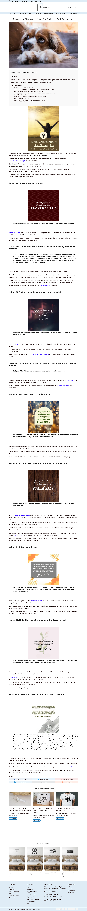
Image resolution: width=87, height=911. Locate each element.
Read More (13, 820)
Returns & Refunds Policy (32, 891)
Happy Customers (14, 895)
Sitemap (29, 903)
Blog (10, 893)
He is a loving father (63, 386)
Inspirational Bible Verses (15, 15)
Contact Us (12, 898)
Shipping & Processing (33, 897)
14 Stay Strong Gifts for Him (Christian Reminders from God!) (66, 810)
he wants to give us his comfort (39, 355)
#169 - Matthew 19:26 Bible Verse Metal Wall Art (17, 872)
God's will (70, 380)
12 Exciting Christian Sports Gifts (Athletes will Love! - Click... (19, 811)
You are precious (45, 285)
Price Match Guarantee (33, 899)
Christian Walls (43, 7)
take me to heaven (72, 767)
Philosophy (12, 889)
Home (10, 15)
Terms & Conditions (32, 895)
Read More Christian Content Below (43, 788)
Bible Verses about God (22, 515)
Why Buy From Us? (14, 891)
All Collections (31, 901)
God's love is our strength (17, 161)
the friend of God (36, 601)
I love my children (14, 344)
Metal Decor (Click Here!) (43, 843)
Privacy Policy (30, 889)
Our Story (11, 887)
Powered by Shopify (34, 909)
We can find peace (15, 233)
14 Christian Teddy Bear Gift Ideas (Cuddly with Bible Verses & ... (43, 810)
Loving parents (13, 677)
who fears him (17, 535)
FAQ (28, 887)
